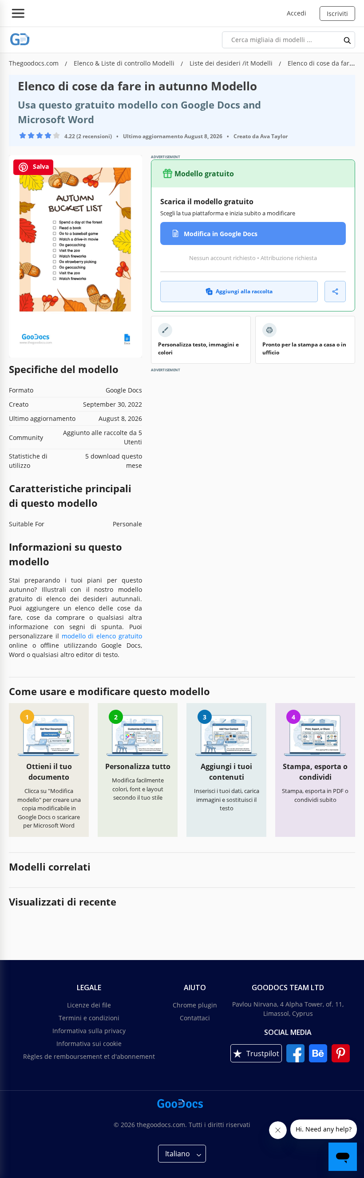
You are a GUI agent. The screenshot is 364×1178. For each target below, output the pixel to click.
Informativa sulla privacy (89, 1030)
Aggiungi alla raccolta (244, 291)
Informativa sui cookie (89, 1043)
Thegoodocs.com (34, 63)
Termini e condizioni (89, 1018)
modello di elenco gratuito (102, 636)
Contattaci (195, 1018)
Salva (40, 166)
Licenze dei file (89, 1005)
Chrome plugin (195, 1005)
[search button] (347, 40)
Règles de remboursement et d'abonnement (89, 1056)
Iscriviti (337, 13)
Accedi (296, 13)
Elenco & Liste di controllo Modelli (125, 63)
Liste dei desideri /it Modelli (232, 63)
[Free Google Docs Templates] (20, 39)
